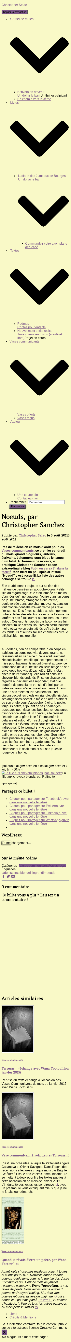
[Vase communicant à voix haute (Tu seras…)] (18, 1138)
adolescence (11, 872)
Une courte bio (27, 494)
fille (32, 872)
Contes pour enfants (31, 327)
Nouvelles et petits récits (34, 330)
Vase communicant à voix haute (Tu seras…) (35, 1155)
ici (33, 579)
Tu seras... (45, 1300)
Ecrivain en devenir (30, 92)
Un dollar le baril (28, 95)
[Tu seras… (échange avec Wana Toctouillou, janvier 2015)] (18, 1051)
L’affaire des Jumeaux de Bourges (41, 175)
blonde (25, 872)
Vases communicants (18, 550)
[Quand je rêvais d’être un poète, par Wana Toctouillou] (13, 1243)
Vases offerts (26, 414)
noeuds (50, 872)
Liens (13, 1313)
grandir (40, 872)
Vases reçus (26, 418)
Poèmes (23, 323)
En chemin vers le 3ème (34, 99)
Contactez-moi (27, 498)
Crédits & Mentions (22, 1317)
